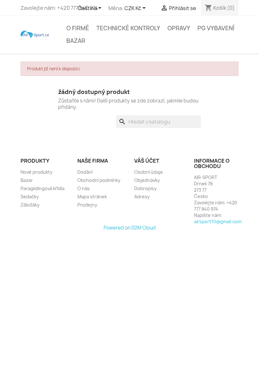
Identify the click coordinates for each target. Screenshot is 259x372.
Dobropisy (145, 188)
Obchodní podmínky (98, 180)
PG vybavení (215, 28)
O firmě (77, 28)
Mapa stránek (92, 197)
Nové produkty (36, 172)
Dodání (85, 172)
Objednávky (147, 180)
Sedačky (30, 197)
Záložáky (30, 205)
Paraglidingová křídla (42, 188)
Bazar (75, 41)
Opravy (178, 28)
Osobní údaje (148, 172)
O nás (83, 188)
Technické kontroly (128, 28)
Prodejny (87, 205)
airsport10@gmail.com (218, 221)
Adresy (142, 197)
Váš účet (146, 160)
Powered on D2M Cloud (130, 227)
